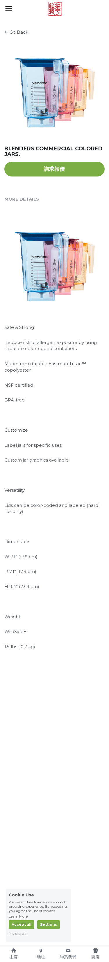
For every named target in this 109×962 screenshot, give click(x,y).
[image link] (54, 8)
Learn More (18, 916)
